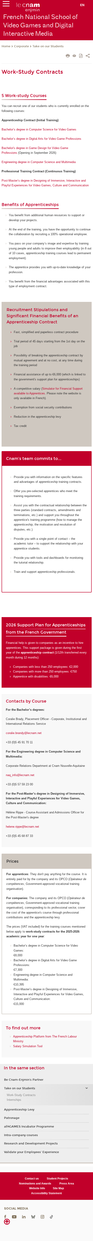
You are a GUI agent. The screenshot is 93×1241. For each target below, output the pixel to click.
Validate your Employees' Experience (31, 1152)
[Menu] (6, 5)
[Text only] (74, 56)
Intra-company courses (21, 1135)
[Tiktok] (51, 1216)
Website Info (37, 1188)
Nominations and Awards (35, 1183)
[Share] (88, 56)
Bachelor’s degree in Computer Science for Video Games (39, 129)
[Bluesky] (33, 1216)
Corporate (21, 46)
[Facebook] (5, 1216)
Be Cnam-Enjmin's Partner (23, 1080)
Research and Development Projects (31, 1143)
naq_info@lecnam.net (20, 775)
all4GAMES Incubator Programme (29, 1126)
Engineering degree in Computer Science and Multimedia (39, 162)
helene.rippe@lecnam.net (22, 826)
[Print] (68, 56)
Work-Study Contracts (21, 1095)
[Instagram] (42, 1216)
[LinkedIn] (24, 1216)
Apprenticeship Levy (19, 1109)
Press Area (66, 1183)
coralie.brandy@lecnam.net (24, 733)
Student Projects (57, 1178)
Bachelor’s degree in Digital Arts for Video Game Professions (41, 138)
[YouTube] (14, 1216)
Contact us (32, 1178)
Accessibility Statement (46, 1193)
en (82, 5)
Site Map (58, 1188)
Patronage (11, 1118)
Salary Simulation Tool (27, 1046)
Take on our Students (48, 46)
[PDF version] (81, 56)
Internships (14, 1099)
